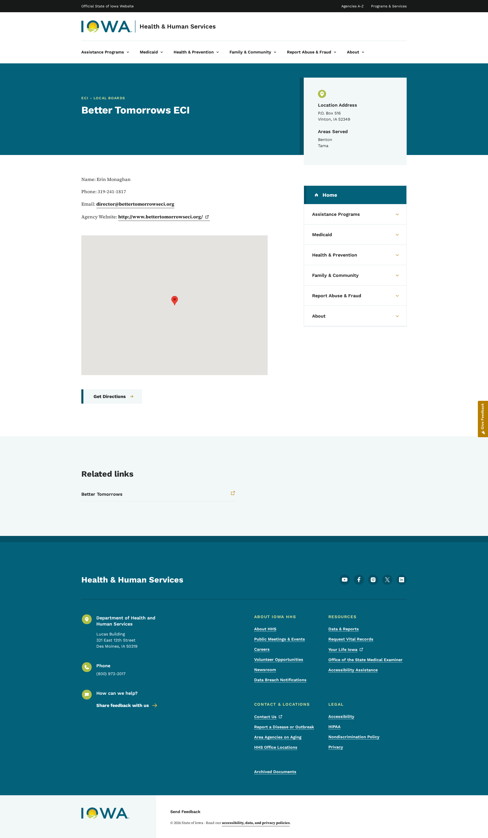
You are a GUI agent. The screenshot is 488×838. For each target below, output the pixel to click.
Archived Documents (275, 771)
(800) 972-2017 (111, 673)
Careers (262, 649)
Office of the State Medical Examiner (365, 659)
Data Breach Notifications (280, 679)
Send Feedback (185, 811)
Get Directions (110, 396)
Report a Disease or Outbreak (284, 727)
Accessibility (341, 716)
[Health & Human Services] (106, 26)
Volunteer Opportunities (278, 659)
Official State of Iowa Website (107, 6)
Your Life (342, 649)
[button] (174, 300)
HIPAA (334, 726)
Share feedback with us (122, 705)
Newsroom (265, 669)
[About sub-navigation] (363, 52)
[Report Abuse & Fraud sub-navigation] (335, 52)
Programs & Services (389, 6)
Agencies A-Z (352, 6)
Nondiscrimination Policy (353, 736)
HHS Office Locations (275, 747)
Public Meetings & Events (279, 639)
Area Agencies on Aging (277, 737)
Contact (265, 716)
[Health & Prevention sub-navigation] (217, 52)
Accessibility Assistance (353, 669)
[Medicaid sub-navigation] (161, 52)
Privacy (335, 747)
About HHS (265, 629)
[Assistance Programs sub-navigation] (128, 52)
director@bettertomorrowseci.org (135, 204)
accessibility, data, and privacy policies (256, 822)
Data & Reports (343, 629)
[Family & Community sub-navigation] (275, 52)
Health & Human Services (178, 26)
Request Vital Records (350, 639)
